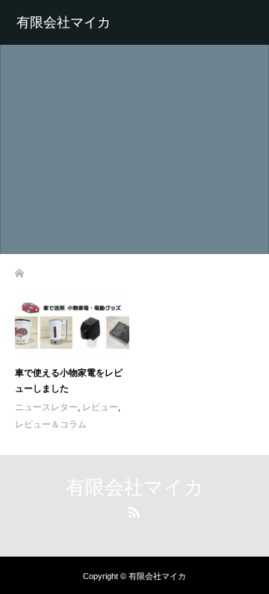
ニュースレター (46, 407)
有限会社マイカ (63, 22)
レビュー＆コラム (51, 424)
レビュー (100, 407)
